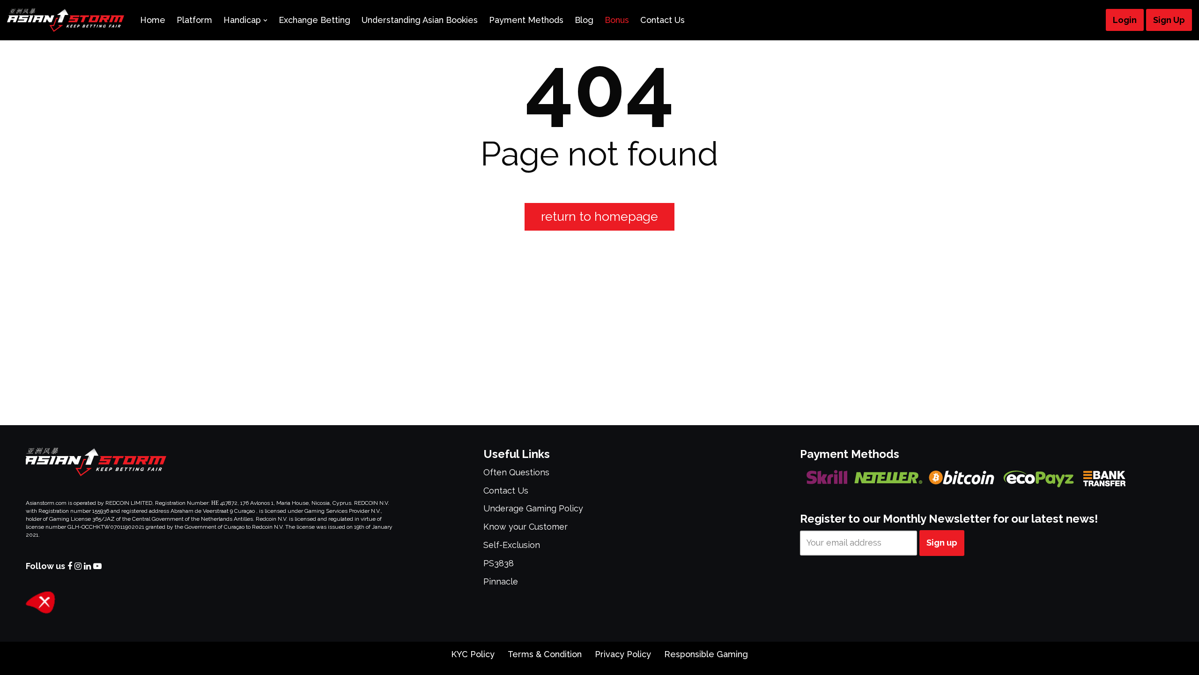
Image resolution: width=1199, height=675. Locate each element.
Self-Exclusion (511, 545)
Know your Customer (525, 527)
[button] (265, 20)
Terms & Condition (545, 654)
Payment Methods (526, 20)
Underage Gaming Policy (533, 508)
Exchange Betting (314, 20)
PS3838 (498, 563)
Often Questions (516, 472)
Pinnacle (500, 581)
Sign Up (1169, 20)
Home (152, 20)
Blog (584, 20)
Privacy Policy (623, 654)
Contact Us (662, 20)
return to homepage (599, 216)
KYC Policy (473, 654)
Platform (194, 20)
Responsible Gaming (706, 654)
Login (1125, 20)
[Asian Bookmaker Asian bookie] (65, 20)
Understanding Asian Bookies (420, 20)
